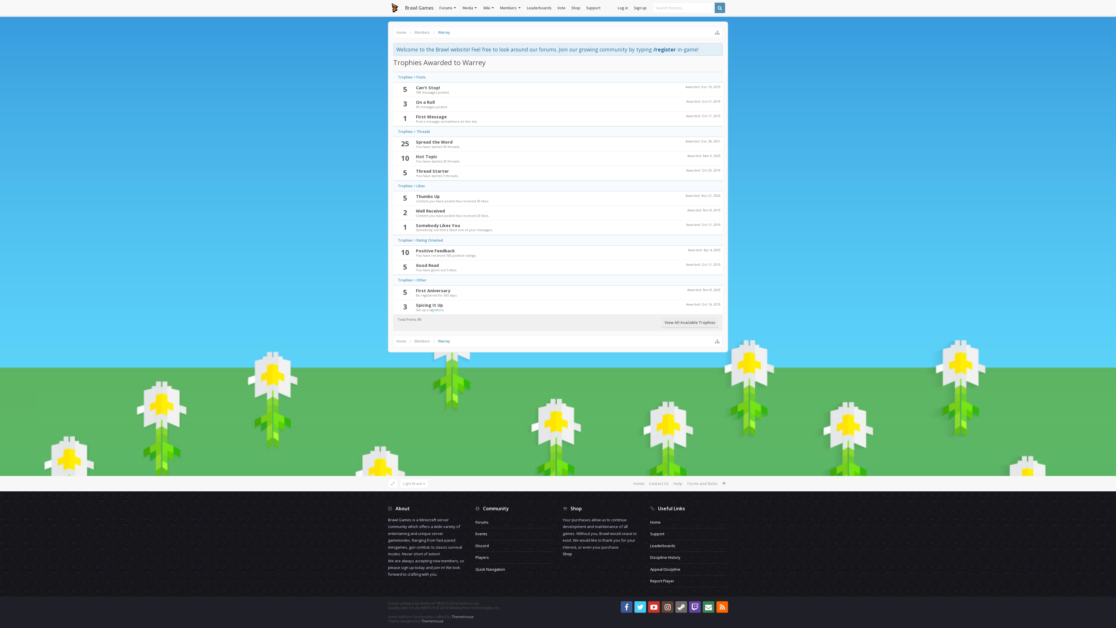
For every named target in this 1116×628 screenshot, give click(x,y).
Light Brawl (412, 483)
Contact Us (659, 483)
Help (677, 483)
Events (481, 533)
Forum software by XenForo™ (434, 603)
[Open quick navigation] (717, 32)
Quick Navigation (490, 569)
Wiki (486, 7)
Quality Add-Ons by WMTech (444, 607)
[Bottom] (1105, 617)
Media (468, 7)
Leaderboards (539, 7)
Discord (482, 545)
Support (593, 7)
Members (508, 7)
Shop (575, 7)
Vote (561, 7)
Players (482, 557)
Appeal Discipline (665, 569)
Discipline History (665, 557)
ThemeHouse (463, 616)
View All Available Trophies (690, 322)
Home (638, 483)
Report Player (662, 581)
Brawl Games (419, 7)
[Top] (1105, 605)
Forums (446, 7)
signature (436, 310)
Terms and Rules (702, 483)
